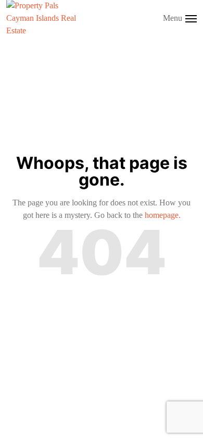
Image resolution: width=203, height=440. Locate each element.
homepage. (163, 215)
